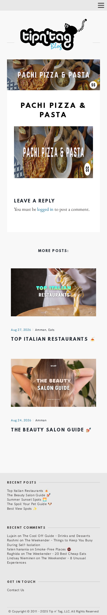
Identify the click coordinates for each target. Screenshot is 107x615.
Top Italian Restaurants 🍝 (53, 339)
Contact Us (15, 590)
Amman (40, 329)
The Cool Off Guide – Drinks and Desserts (56, 535)
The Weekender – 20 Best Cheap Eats (56, 553)
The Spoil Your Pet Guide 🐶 (29, 503)
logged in (45, 209)
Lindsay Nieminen (21, 558)
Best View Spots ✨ (22, 508)
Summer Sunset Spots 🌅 (27, 499)
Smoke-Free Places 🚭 (53, 549)
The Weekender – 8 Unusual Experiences (46, 560)
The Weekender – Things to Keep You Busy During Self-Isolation (50, 542)
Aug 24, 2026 (21, 420)
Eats (51, 329)
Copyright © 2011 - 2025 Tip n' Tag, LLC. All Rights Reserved (55, 611)
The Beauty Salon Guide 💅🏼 (51, 430)
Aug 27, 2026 (21, 329)
